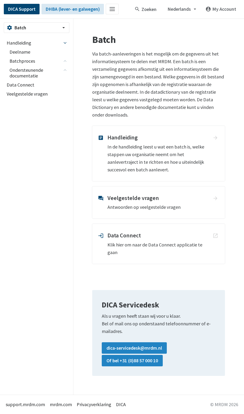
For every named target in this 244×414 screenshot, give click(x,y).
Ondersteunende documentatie (26, 73)
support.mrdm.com (25, 404)
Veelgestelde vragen (27, 94)
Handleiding (19, 43)
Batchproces (22, 61)
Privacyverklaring (94, 404)
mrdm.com (61, 404)
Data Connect (20, 85)
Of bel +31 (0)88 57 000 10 (132, 360)
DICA (121, 404)
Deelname (20, 52)
